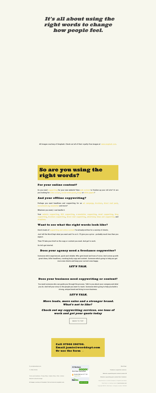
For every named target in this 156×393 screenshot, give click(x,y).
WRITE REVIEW (83, 382)
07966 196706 (34, 369)
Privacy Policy (44, 376)
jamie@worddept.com (36, 366)
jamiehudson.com (122, 383)
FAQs (58, 376)
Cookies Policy (52, 376)
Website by (32, 378)
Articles (62, 376)
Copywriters (77, 376)
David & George (39, 378)
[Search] (30, 3)
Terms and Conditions (34, 376)
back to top (78, 321)
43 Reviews (76, 367)
